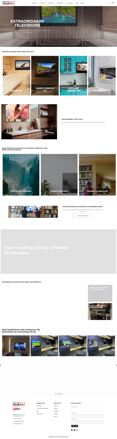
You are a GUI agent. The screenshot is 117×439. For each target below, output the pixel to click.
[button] (58, 197)
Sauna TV (42, 3)
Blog (77, 3)
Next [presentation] (115, 175)
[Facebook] (72, 430)
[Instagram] (77, 430)
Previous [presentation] (4, 175)
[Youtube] (74, 430)
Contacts (82, 3)
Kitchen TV (51, 3)
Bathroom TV (60, 3)
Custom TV (69, 3)
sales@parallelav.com (18, 423)
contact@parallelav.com (18, 421)
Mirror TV (34, 3)
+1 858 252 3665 (17, 418)
